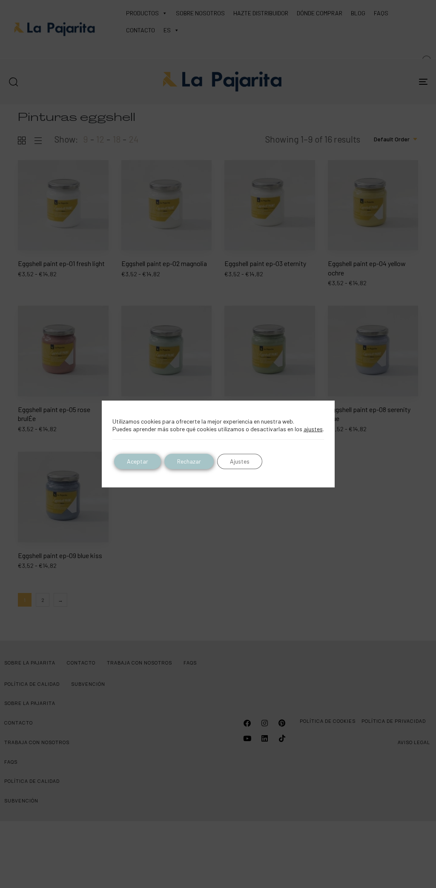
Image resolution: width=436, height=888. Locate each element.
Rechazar (189, 461)
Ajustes (240, 461)
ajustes (313, 429)
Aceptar (137, 461)
